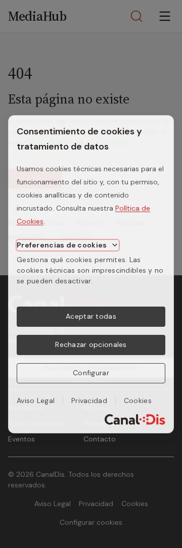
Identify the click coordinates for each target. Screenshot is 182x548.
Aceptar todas (91, 316)
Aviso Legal (36, 400)
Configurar (91, 372)
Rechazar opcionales (90, 344)
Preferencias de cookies (62, 245)
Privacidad (89, 400)
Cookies (138, 400)
